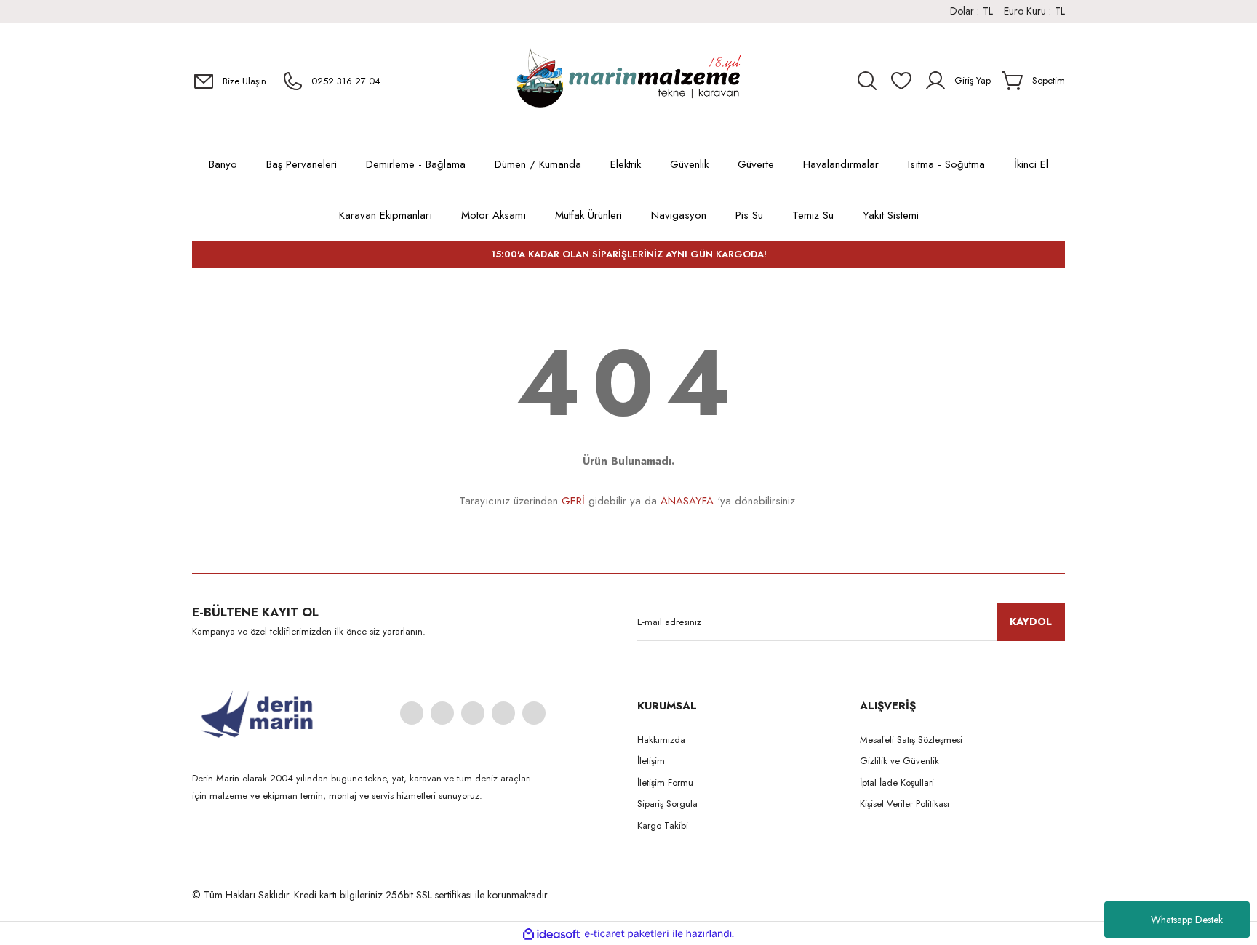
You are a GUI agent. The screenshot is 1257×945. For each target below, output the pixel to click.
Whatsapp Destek (1187, 919)
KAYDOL (1031, 621)
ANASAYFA (687, 501)
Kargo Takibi (662, 825)
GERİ (573, 501)
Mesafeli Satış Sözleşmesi (911, 740)
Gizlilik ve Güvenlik (899, 761)
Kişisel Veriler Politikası (904, 804)
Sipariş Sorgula (667, 804)
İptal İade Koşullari (897, 782)
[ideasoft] (551, 933)
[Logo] (628, 80)
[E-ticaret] (626, 933)
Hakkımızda (661, 740)
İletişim (651, 761)
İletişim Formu (665, 782)
